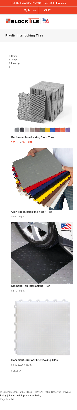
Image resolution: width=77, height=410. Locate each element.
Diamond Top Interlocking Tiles (30, 285)
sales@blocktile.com (55, 3)
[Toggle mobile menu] (70, 21)
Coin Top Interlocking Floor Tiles (31, 211)
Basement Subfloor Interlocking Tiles (34, 359)
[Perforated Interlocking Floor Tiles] (42, 75)
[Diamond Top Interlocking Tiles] (42, 223)
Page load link (7, 399)
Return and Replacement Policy (24, 395)
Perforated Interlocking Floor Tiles (32, 137)
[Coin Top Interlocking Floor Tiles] (42, 149)
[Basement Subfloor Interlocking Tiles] (42, 298)
